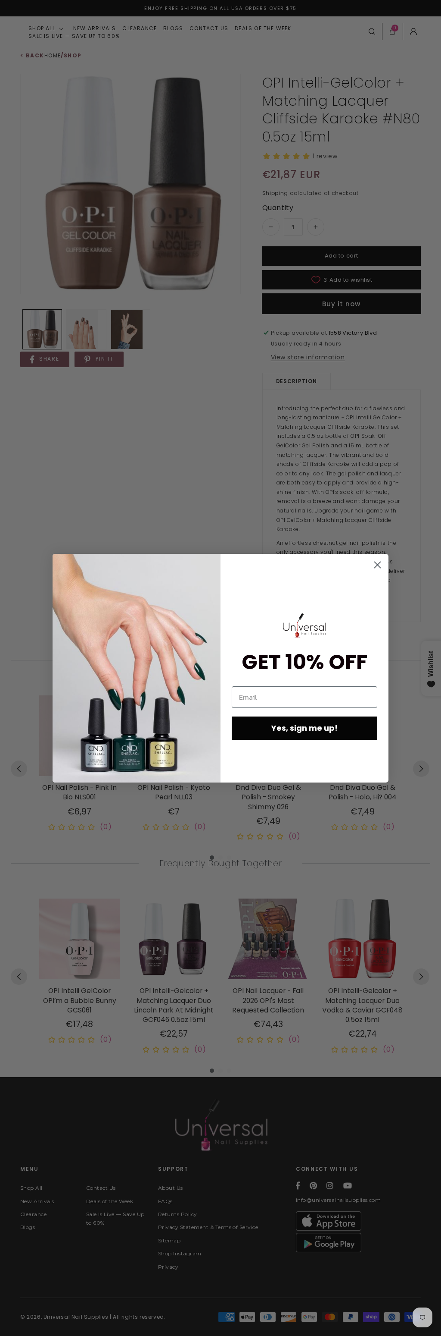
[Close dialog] (377, 564)
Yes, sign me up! (304, 728)
